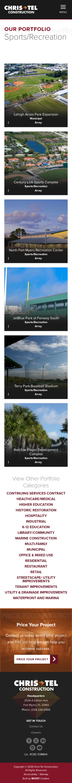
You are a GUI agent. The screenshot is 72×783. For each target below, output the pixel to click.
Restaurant (36, 566)
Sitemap (44, 774)
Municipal (36, 550)
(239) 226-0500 (40, 710)
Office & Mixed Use (36, 555)
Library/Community (36, 533)
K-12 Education (36, 527)
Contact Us (36, 726)
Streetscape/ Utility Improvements (36, 579)
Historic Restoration (36, 510)
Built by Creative (36, 778)
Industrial (36, 521)
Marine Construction (36, 538)
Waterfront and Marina (36, 598)
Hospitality (36, 516)
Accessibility (30, 774)
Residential (36, 561)
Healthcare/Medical (36, 499)
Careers (36, 732)
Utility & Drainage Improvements (36, 592)
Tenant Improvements (36, 587)
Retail (36, 572)
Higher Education (36, 505)
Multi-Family (36, 544)
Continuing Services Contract (36, 493)
